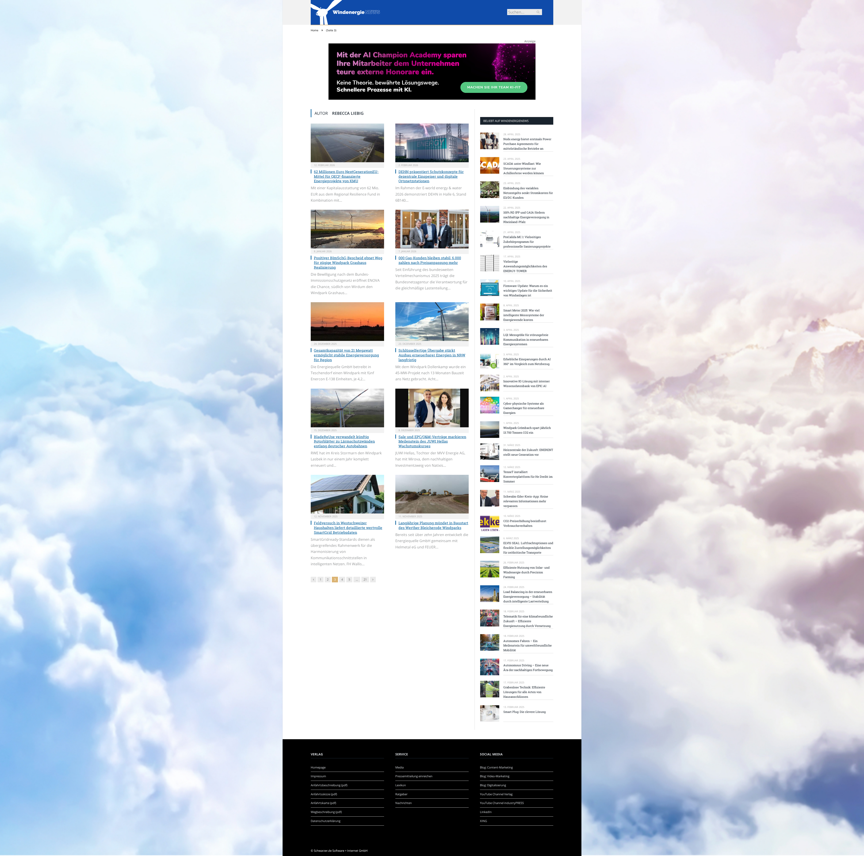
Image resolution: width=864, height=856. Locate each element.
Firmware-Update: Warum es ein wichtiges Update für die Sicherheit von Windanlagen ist (527, 290)
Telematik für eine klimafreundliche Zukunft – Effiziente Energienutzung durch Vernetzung (528, 621)
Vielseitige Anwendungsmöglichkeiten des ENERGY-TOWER (525, 266)
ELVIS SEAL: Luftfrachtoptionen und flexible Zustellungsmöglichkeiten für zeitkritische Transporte (528, 547)
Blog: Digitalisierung (493, 785)
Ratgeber (401, 794)
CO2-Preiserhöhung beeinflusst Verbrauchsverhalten (524, 523)
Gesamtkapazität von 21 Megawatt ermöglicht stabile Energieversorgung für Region (346, 355)
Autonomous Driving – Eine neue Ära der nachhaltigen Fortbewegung (528, 667)
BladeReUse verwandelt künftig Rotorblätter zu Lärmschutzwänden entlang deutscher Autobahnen (344, 441)
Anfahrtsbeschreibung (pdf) (329, 785)
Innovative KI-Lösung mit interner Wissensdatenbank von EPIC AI (526, 383)
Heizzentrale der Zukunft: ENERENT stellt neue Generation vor (528, 452)
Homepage (318, 767)
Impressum (318, 776)
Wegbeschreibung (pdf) (326, 812)
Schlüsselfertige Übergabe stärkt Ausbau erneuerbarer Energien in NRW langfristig (431, 355)
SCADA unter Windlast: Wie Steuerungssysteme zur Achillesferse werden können (523, 168)
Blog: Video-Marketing (494, 776)
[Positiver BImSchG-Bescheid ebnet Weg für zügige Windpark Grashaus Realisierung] (347, 229)
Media (399, 767)
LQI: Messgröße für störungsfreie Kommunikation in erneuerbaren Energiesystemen (525, 339)
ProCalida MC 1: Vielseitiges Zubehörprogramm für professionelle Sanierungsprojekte (527, 241)
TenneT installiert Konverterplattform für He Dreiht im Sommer (528, 476)
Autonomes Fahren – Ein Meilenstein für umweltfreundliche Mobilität (527, 645)
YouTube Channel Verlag (496, 794)
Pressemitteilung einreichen (413, 776)
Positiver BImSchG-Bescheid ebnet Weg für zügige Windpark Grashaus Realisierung (348, 262)
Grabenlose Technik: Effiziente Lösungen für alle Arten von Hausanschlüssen (524, 692)
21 (365, 579)
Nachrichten (403, 803)
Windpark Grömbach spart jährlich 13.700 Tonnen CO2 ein (527, 430)
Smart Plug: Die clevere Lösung (524, 712)
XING (483, 821)
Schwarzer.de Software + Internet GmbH (341, 851)
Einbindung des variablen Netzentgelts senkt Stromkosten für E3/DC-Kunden (528, 193)
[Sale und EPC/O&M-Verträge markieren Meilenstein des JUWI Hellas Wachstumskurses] (432, 408)
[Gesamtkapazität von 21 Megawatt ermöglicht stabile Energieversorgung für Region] (347, 321)
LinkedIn (486, 812)
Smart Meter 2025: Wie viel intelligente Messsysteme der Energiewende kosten (523, 315)
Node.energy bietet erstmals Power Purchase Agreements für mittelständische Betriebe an (527, 144)
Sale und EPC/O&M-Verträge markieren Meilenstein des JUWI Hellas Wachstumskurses (432, 441)
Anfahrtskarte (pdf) (323, 803)
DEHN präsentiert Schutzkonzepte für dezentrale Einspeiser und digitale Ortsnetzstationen (431, 176)
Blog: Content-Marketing (496, 767)
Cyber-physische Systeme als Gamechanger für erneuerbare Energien (523, 408)
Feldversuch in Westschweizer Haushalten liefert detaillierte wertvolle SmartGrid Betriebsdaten (348, 527)
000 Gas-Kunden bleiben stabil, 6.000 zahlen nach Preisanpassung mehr (429, 260)
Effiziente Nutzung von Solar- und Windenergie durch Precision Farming (526, 572)
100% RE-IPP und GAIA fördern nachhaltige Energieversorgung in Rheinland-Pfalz (526, 217)
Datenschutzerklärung (325, 821)
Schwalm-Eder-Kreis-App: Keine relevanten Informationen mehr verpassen (525, 501)
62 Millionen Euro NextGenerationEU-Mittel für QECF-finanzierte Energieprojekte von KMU (346, 176)
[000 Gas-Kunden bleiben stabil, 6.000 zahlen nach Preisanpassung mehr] (432, 229)
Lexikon (400, 785)
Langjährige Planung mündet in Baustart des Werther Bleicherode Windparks (433, 525)
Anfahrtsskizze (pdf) (324, 794)
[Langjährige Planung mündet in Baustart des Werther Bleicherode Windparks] (432, 494)
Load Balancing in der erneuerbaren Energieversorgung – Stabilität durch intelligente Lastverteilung (527, 596)
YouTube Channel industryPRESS (502, 803)
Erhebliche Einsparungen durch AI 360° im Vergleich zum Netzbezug (527, 361)
